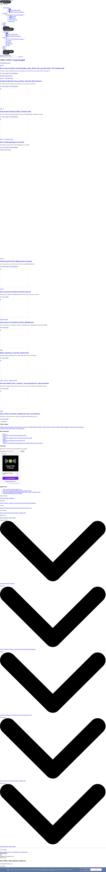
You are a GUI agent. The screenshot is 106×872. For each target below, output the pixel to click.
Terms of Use (10, 852)
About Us (2, 512)
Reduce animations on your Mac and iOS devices (14, 353)
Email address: (3, 451)
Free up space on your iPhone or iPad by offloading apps (17, 322)
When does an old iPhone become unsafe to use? (14, 440)
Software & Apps (9, 78)
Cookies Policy (17, 852)
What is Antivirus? (4, 503)
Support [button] (4, 25)
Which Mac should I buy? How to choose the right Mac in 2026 (17, 438)
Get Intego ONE (5, 2)
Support (4, 49)
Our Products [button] (6, 7)
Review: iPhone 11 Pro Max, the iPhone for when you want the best (20, 413)
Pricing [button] (4, 23)
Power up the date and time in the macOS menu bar (15, 291)
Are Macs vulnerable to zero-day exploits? (12, 493)
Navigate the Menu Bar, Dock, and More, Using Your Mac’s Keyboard (21, 81)
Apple (1, 350)
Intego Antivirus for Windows (17, 12)
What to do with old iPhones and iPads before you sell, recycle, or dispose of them (21, 492)
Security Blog (27, 503)
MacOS (8, 498)
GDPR (22, 852)
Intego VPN (29, 508)
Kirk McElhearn (14, 73)
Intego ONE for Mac (15, 10)
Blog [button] (4, 24)
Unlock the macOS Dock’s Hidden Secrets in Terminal (16, 261)
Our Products (6, 31)
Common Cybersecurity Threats (16, 503)
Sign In (6, 53)
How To (2, 65)
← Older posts (3, 421)
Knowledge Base (4, 517)
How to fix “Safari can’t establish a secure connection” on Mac (17, 490)
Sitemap (26, 852)
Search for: (2, 56)
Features (5, 37)
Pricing (4, 46)
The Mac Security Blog (5, 55)
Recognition (15, 512)
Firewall (14, 18)
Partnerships (33, 503)
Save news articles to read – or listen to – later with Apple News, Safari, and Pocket (24, 383)
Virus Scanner (13, 508)
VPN (13, 21)
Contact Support (12, 517)
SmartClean (14, 19)
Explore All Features (19, 14)
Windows (12, 498)
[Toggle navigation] (1, 4)
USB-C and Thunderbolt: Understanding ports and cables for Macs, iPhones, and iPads (23, 443)
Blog (4, 47)
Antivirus (14, 16)
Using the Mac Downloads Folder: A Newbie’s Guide (15, 111)
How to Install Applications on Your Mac (12, 142)
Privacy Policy (3, 852)
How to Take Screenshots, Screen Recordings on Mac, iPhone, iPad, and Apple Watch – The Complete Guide (32, 68)
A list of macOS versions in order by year (12, 489)
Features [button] (5, 13)
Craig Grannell (19, 60)
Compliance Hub (22, 512)
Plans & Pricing (8, 512)
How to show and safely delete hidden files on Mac (14, 435)
